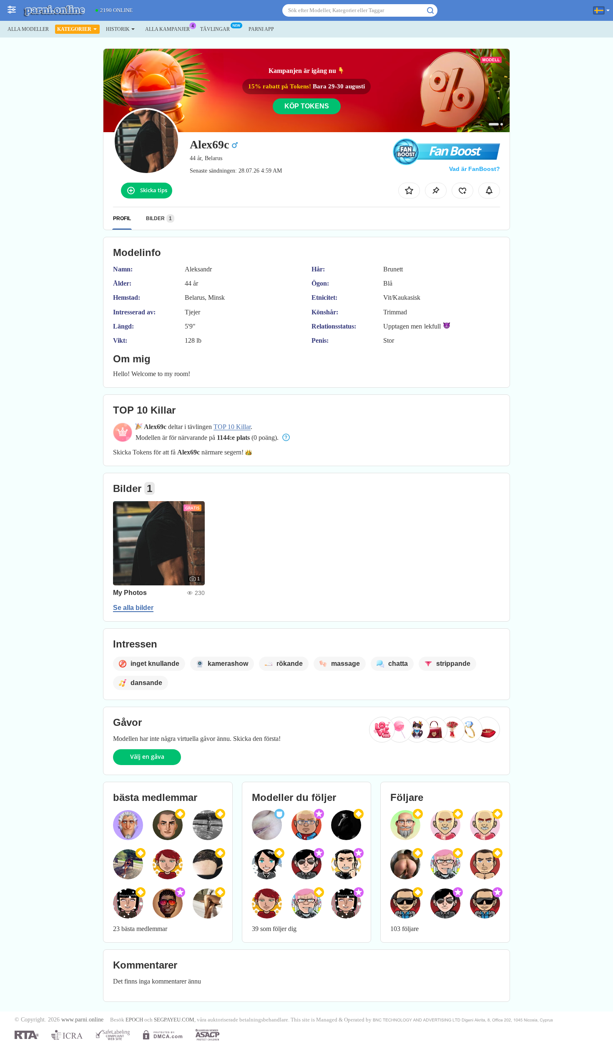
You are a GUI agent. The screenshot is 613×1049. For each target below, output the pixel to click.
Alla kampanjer (167, 29)
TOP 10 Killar (232, 426)
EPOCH (134, 1019)
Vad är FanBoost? (474, 169)
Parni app (261, 29)
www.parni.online (82, 1019)
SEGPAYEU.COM (174, 1019)
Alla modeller (28, 29)
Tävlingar (215, 29)
